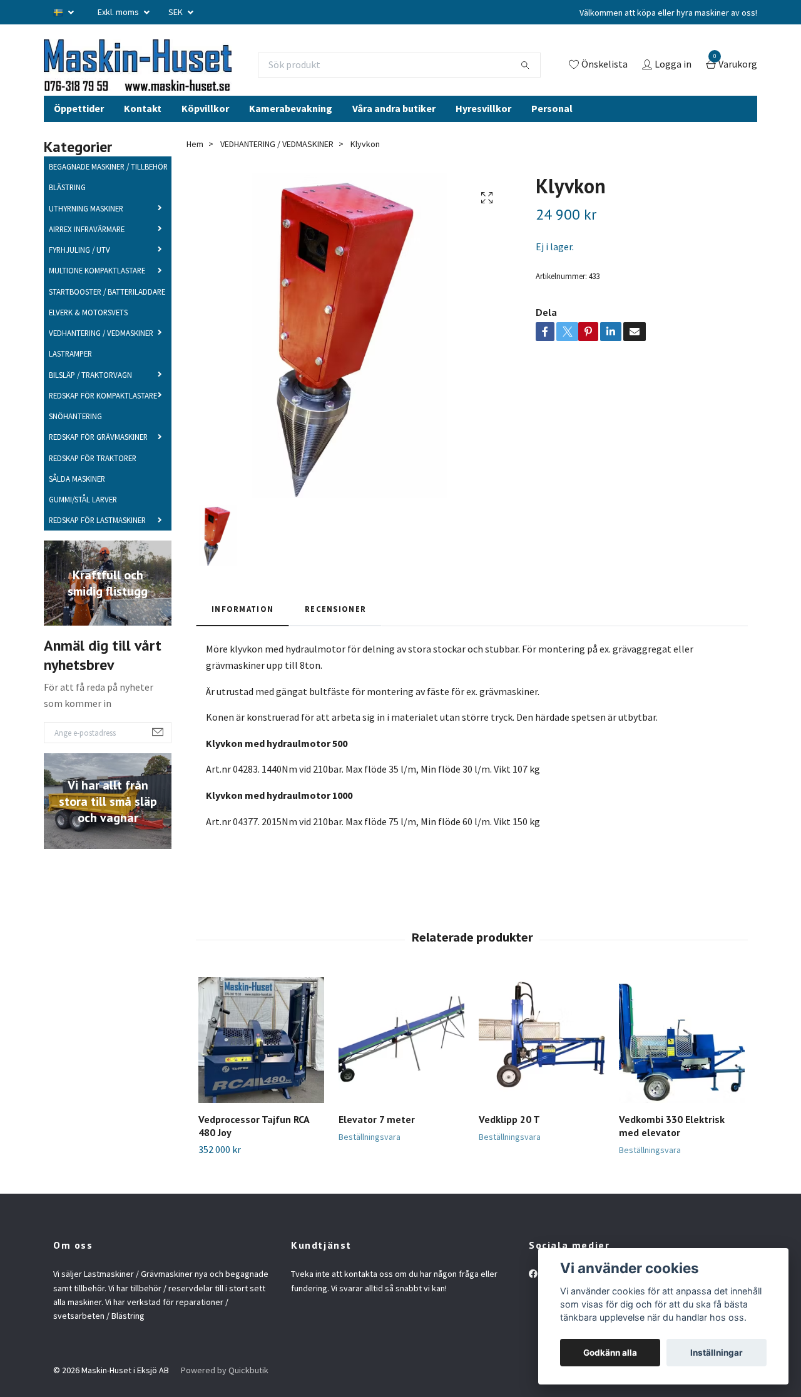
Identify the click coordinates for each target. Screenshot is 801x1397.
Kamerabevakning (290, 130)
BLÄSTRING (67, 210)
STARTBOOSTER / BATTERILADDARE (107, 313)
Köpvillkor (205, 130)
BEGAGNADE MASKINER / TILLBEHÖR (108, 189)
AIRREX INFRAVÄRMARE (87, 251)
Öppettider (79, 130)
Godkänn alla (610, 1353)
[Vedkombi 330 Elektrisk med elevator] (682, 1062)
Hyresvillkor (483, 130)
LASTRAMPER (70, 376)
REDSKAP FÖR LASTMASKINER (97, 542)
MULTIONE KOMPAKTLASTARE (97, 293)
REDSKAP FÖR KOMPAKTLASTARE (103, 417)
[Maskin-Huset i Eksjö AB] (178, 76)
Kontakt (142, 130)
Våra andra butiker (394, 130)
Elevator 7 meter (377, 1141)
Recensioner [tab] (335, 631)
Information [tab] (242, 631)
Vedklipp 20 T (509, 1141)
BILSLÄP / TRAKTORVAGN (90, 397)
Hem (194, 165)
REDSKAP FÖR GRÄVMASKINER (98, 459)
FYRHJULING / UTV (79, 272)
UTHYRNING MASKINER (86, 230)
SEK (176, 12)
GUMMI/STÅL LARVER (83, 522)
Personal (552, 130)
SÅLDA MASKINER (77, 500)
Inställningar (716, 1353)
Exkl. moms (119, 12)
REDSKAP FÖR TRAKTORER (92, 480)
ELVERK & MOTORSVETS (88, 334)
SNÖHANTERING (75, 439)
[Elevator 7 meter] (401, 1062)
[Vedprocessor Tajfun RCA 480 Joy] (261, 1062)
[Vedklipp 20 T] (542, 1062)
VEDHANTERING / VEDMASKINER (101, 355)
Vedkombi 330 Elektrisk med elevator (672, 1148)
